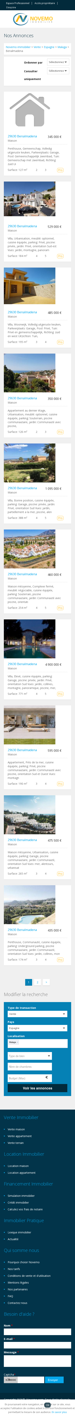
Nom (8, 1325)
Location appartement (22, 1172)
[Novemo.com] (32, 19)
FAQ (10, 1296)
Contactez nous (17, 1303)
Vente (37, 47)
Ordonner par (33, 62)
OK (47, 1405)
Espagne (49, 47)
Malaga (62, 47)
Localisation (16, 1036)
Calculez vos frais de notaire (25, 1209)
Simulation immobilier (21, 1196)
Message (11, 1352)
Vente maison (16, 1129)
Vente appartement (20, 1136)
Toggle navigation (7, 19)
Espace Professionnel (17, 3)
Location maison (18, 1166)
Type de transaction (22, 1008)
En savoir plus (59, 1412)
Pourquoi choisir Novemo (24, 1262)
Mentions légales (18, 1282)
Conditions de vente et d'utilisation (29, 1276)
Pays (11, 1022)
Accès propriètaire (45, 3)
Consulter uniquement (32, 75)
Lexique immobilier (19, 1232)
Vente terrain (16, 1143)
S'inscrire (11, 7)
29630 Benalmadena (22, 136)
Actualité (13, 1239)
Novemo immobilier (18, 47)
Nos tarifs (14, 1269)
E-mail (9, 1339)
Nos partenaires (18, 1289)
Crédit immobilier (18, 1202)
